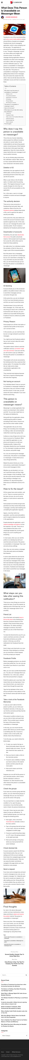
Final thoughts (7, 123)
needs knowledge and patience (12, 524)
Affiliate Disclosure (16, 1052)
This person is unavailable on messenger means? (11, 105)
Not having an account (11, 102)
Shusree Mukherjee (11, 17)
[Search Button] (26, 975)
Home (2, 1052)
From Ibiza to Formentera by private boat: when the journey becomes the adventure (13, 985)
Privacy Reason (9, 101)
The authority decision (11, 95)
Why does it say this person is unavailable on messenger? (11, 91)
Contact (8, 1052)
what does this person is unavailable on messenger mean (12, 945)
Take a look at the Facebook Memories (14, 117)
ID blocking (8, 99)
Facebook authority (8, 210)
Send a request (9, 122)
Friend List (8, 113)
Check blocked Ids (10, 120)
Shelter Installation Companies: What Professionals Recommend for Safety (11, 1007)
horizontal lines (10, 822)
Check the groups (10, 118)
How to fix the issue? (9, 108)
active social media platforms (14, 39)
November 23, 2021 (7, 19)
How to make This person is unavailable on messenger (13, 937)
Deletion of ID (9, 94)
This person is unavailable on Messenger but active (13, 941)
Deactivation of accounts (11, 97)
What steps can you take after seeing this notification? (13, 110)
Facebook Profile (9, 115)
